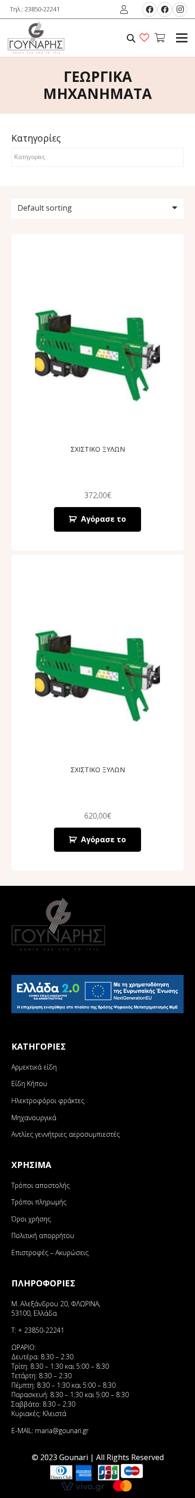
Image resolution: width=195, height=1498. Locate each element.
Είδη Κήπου (29, 1083)
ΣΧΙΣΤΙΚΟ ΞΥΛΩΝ (98, 449)
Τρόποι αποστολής (40, 1185)
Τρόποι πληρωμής (38, 1201)
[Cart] (159, 38)
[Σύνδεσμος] (36, 37)
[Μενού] (182, 38)
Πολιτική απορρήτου (42, 1235)
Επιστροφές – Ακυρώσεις (50, 1252)
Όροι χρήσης (31, 1218)
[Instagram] (179, 9)
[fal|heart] (146, 37)
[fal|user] (125, 9)
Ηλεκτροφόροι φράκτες (47, 1100)
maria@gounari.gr (62, 1430)
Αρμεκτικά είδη (34, 1066)
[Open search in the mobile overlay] (131, 38)
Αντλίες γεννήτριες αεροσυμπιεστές (65, 1134)
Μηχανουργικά (33, 1117)
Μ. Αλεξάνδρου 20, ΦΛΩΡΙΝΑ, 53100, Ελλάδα (55, 1308)
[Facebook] (149, 9)
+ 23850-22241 (41, 1330)
